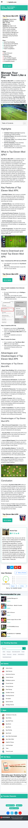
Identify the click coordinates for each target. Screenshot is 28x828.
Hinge (4, 654)
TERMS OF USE (10, 805)
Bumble (14, 654)
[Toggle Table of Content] (23, 123)
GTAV (4, 651)
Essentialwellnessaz (7, 657)
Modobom (25, 818)
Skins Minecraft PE (16, 651)
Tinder (23, 651)
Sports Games (11, 7)
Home (3, 7)
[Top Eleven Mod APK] (22, 20)
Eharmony (9, 654)
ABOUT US (19, 805)
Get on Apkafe (7, 66)
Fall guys (8, 651)
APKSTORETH (21, 654)
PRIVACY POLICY (14, 808)
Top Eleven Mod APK (7, 8)
